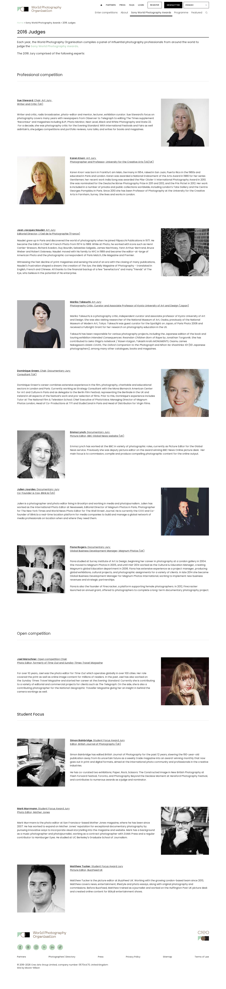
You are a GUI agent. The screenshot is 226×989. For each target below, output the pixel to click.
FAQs (131, 5)
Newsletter (173, 5)
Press (122, 5)
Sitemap (167, 956)
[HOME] (101, 5)
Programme (181, 12)
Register (154, 5)
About (124, 12)
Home (20, 22)
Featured (196, 12)
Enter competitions (106, 12)
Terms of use (202, 956)
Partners (111, 5)
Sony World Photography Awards (151, 12)
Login (141, 5)
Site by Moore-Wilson (28, 967)
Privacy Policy (133, 956)
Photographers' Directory (62, 956)
